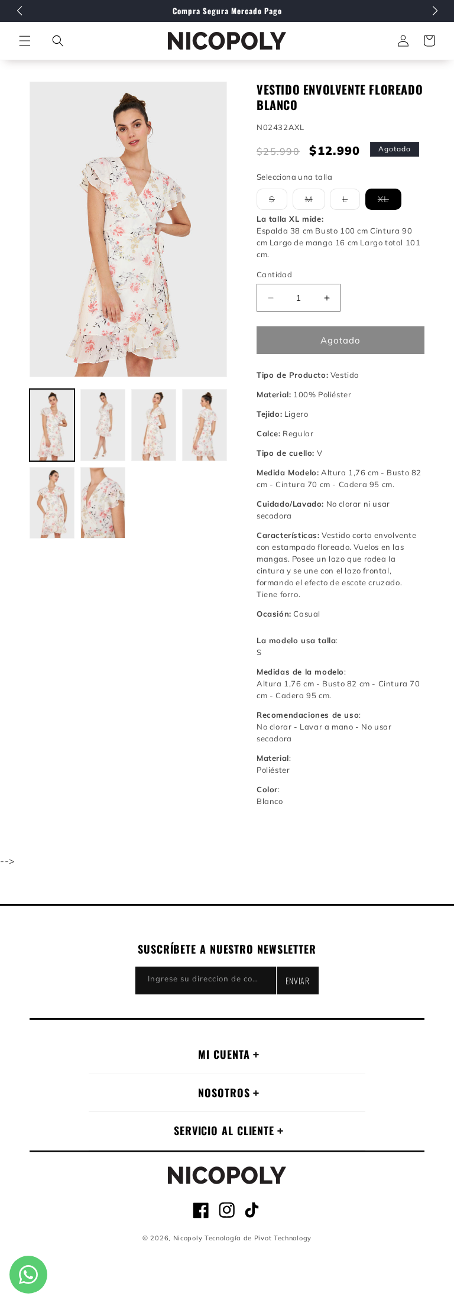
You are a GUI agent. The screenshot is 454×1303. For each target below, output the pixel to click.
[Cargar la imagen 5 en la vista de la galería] (52, 503)
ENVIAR (298, 980)
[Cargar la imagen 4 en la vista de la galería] (204, 425)
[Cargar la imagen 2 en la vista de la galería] (102, 425)
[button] (58, 41)
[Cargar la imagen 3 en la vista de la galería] (153, 425)
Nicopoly (188, 1238)
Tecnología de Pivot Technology (258, 1238)
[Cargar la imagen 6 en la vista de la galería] (102, 503)
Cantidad (274, 274)
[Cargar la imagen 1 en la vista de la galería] (52, 425)
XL (389, 201)
